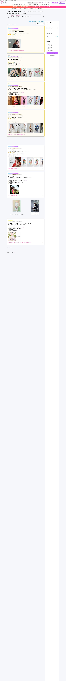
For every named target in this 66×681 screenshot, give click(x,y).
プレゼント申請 (42, 2)
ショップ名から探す (35, 4)
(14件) (13, 62)
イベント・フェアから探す (43, 4)
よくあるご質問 (49, 2)
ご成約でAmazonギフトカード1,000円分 (13, 28)
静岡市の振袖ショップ (31, 8)
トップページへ (64, 0)
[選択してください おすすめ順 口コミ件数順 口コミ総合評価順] (40, 24)
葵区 (35, 8)
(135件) (13, 118)
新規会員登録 (55, 2)
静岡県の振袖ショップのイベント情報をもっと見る (36, 21)
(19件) (13, 152)
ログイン (62, 2)
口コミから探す (28, 4)
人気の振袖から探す (22, 4)
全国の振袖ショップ (20, 8)
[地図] (19, 63)
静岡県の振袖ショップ (26, 8)
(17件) (13, 34)
